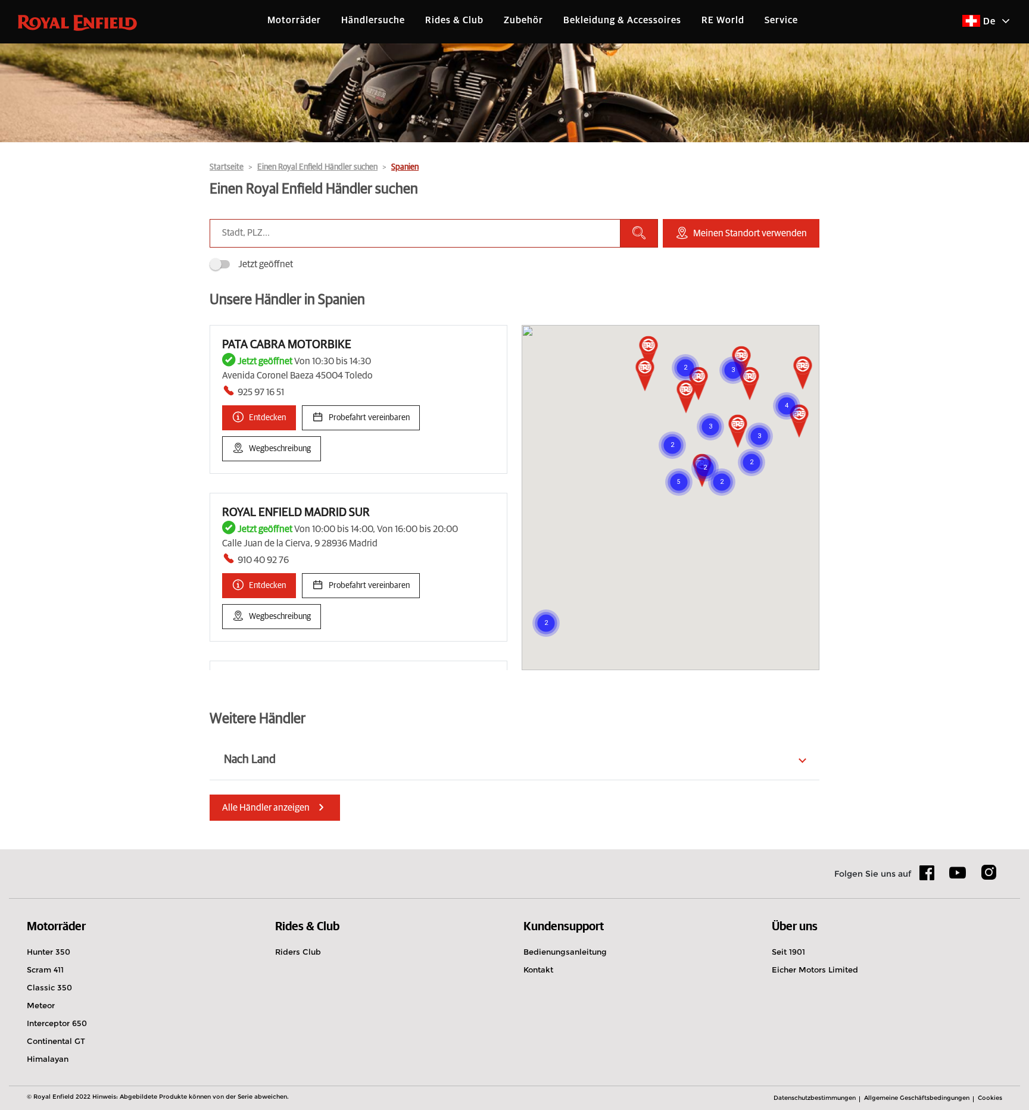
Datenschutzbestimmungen (815, 1098)
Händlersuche (373, 20)
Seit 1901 (788, 951)
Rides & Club (454, 20)
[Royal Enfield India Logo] (77, 22)
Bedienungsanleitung (565, 951)
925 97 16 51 (261, 392)
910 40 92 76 (263, 560)
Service (781, 20)
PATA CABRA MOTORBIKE (286, 345)
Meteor (41, 1005)
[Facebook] (927, 876)
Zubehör (523, 20)
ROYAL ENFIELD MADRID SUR (296, 512)
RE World (722, 20)
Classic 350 (49, 987)
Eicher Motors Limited (815, 969)
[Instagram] (988, 876)
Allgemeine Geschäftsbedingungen (916, 1098)
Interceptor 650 (57, 1023)
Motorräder (294, 20)
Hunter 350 (48, 951)
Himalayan (47, 1059)
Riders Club (298, 951)
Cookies (990, 1098)
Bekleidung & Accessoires (622, 20)
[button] (799, 422)
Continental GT (56, 1041)
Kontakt (538, 969)
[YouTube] (957, 878)
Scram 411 (45, 969)
